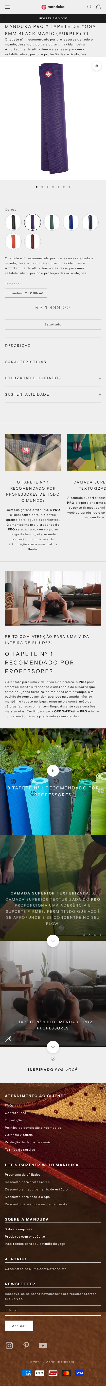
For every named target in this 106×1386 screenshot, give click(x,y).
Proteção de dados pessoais (28, 1142)
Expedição (13, 1120)
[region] (53, 888)
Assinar (19, 1326)
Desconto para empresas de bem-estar (37, 1204)
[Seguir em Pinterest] (26, 1345)
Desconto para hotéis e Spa (27, 1197)
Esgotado (53, 324)
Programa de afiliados (23, 1174)
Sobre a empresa (19, 1229)
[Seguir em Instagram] (9, 1345)
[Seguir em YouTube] (42, 1345)
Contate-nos (15, 1113)
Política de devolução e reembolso (33, 1127)
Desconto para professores (27, 1182)
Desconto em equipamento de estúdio (36, 1189)
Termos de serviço (20, 1149)
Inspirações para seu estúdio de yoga (35, 1243)
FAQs (9, 1105)
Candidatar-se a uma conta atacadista (36, 1269)
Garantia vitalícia (19, 1135)
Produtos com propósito (25, 1236)
